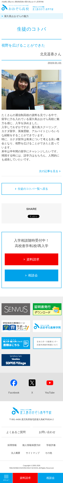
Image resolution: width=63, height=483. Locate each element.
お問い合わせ (47, 432)
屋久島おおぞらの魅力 (16, 16)
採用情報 (12, 445)
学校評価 (51, 445)
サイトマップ (33, 453)
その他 (48, 453)
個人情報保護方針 (31, 445)
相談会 (33, 275)
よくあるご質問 (16, 432)
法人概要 (15, 453)
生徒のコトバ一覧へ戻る (33, 188)
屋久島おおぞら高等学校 (28, 7)
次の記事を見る (48, 171)
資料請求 (32, 259)
